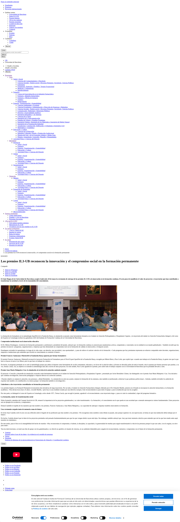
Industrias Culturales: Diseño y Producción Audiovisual (36, 133)
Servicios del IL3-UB (16, 243)
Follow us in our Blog (12, 467)
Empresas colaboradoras (17, 236)
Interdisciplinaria (23, 90)
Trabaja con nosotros (16, 27)
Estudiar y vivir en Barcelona (18, 217)
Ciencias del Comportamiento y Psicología (31, 81)
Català (11, 42)
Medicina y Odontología (26, 88)
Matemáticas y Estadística (26, 128)
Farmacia (16, 92)
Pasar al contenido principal (10, 2)
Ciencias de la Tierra (24, 116)
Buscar (8, 46)
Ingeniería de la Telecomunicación (29, 118)
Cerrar (3, 50)
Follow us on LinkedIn (12, 471)
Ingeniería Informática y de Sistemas (29, 114)
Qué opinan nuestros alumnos (19, 223)
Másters (15, 178)
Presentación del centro (16, 241)
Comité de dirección (15, 24)
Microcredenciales (19, 212)
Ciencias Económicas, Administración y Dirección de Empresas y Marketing (43, 107)
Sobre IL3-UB (14, 16)
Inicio (7, 249)
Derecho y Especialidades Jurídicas (29, 113)
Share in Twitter (10, 273)
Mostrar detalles (115, 518)
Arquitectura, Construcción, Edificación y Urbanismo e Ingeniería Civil (41, 126)
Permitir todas (158, 496)
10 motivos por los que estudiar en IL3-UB (23, 227)
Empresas (8, 7)
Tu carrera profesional (12, 228)
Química (20, 100)
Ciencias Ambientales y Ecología (28, 105)
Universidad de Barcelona (17, 14)
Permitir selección (158, 502)
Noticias (12, 35)
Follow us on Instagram (13, 475)
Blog (10, 37)
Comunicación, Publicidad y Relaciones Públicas (34, 111)
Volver (7, 436)
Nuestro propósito (15, 22)
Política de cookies (40, 509)
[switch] (64, 518)
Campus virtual (10, 70)
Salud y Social (18, 79)
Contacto (12, 29)
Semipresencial (18, 165)
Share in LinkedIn (11, 272)
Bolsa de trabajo (14, 234)
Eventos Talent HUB (16, 238)
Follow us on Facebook (13, 465)
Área (10, 77)
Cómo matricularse (15, 215)
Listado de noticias (11, 251)
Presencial (16, 142)
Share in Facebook (11, 275)
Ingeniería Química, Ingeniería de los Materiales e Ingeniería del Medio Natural (43, 122)
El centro (8, 240)
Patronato (12, 25)
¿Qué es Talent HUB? (16, 230)
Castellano (12, 40)
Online (15, 154)
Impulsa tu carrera (15, 232)
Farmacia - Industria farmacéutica (28, 96)
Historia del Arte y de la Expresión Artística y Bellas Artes (37, 135)
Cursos (15, 200)
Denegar (158, 508)
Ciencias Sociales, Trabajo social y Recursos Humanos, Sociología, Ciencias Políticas (46, 83)
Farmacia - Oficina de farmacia (28, 98)
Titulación (12, 176)
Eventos (11, 33)
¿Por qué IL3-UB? (11, 221)
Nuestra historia (14, 18)
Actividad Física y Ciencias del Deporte (26, 139)
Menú (3, 56)
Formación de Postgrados (21, 189)
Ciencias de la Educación (26, 131)
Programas (8, 75)
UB (6, 60)
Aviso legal (8, 490)
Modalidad (12, 141)
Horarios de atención (16, 245)
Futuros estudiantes (11, 213)
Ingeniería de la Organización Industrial (30, 124)
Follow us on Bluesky (12, 469)
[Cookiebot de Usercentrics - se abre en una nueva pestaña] (18, 518)
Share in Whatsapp (11, 270)
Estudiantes (8, 5)
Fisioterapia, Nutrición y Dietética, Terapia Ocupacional (36, 86)
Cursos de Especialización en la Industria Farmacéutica (36, 94)
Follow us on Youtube (12, 473)
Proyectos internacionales (13, 9)
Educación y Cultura (20, 129)
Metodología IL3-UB (16, 225)
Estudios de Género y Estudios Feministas (31, 120)
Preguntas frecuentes (16, 219)
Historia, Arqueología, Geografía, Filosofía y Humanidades (37, 137)
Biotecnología (22, 101)
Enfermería (21, 85)
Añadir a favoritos (13, 66)
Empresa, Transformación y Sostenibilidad (27, 103)
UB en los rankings (15, 20)
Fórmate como (9, 488)
